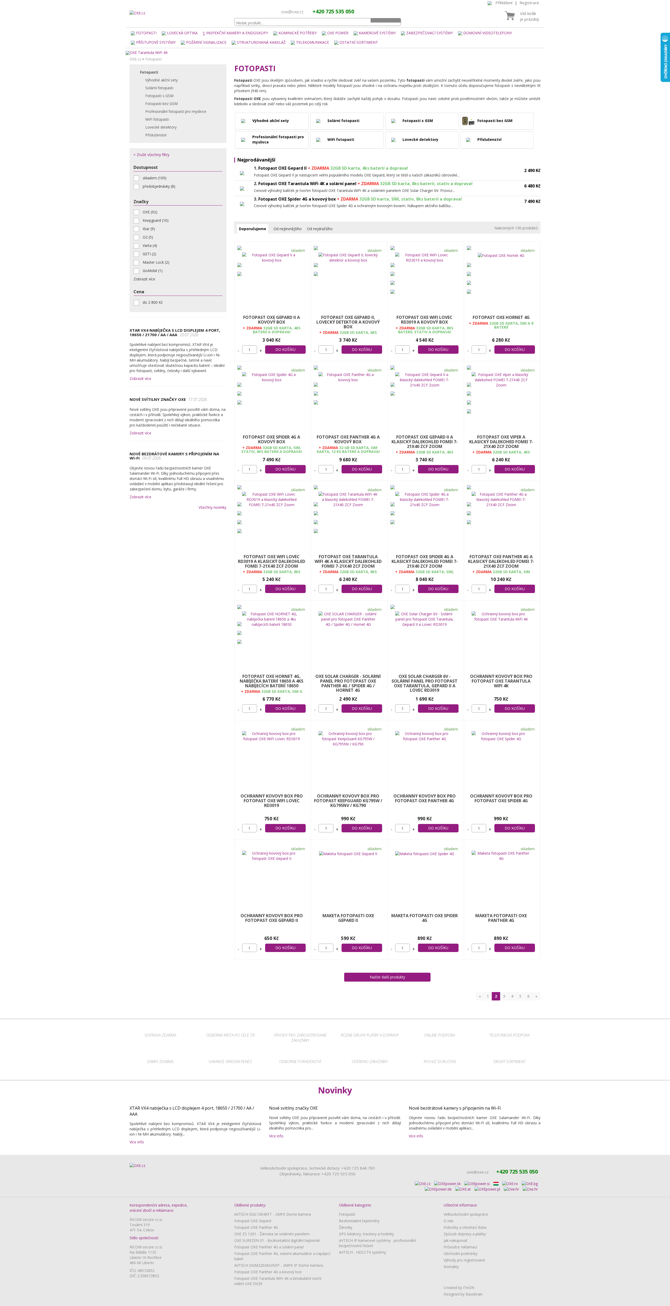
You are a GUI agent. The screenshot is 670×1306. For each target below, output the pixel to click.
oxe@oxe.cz (292, 12)
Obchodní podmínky (460, 1253)
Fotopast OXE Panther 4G (256, 1227)
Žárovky (345, 1227)
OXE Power (337, 32)
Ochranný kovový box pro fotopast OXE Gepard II (272, 918)
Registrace (529, 2)
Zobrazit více (140, 378)
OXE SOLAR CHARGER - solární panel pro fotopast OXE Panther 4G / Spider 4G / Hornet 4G (348, 683)
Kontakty (451, 1266)
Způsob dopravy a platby (465, 1233)
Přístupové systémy (156, 42)
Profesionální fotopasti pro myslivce (175, 111)
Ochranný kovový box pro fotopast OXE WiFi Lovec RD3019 (272, 800)
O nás (449, 1220)
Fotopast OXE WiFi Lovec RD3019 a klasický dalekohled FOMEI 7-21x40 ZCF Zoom (271, 561)
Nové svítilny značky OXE (168, 399)
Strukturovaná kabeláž (261, 42)
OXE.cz (135, 59)
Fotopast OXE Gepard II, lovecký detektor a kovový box (348, 321)
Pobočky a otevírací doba (465, 1227)
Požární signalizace (206, 42)
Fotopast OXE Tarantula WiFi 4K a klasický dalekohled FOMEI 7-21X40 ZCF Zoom (348, 561)
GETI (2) (149, 253)
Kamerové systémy (377, 32)
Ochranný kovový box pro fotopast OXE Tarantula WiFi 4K (501, 680)
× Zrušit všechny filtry (151, 154)
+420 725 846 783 (358, 1168)
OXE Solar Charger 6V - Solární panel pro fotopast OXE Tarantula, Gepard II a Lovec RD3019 (424, 683)
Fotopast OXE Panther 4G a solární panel (269, 1246)
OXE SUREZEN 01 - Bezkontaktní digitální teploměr (277, 1240)
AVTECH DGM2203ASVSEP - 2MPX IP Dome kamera (278, 1265)
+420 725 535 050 (333, 11)
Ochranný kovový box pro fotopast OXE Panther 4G (424, 798)
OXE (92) (150, 211)
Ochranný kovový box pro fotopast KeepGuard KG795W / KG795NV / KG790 (348, 800)
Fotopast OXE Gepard (252, 1220)
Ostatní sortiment (358, 42)
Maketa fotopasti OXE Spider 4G (424, 918)
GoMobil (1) (153, 270)
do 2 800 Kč (153, 302)
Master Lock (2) (156, 262)
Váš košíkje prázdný (529, 16)
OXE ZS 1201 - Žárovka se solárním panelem (272, 1233)
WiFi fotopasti (157, 119)
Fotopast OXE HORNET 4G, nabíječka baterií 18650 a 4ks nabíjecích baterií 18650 (271, 680)
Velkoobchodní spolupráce (466, 1214)
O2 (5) (148, 237)
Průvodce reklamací (460, 1246)
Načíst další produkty (387, 977)
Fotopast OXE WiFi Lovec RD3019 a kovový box (425, 319)
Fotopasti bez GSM (161, 103)
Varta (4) (150, 245)
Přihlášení (503, 2)
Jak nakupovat (455, 1240)
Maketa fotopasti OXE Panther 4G (501, 918)
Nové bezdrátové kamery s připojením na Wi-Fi (174, 456)
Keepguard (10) (156, 220)
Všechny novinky (212, 507)
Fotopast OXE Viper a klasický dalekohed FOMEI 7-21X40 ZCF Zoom (501, 441)
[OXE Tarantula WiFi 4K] (335, 53)
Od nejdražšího (320, 228)
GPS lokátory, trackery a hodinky (366, 1233)
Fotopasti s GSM (159, 95)
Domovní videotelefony (487, 32)
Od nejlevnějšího (287, 228)
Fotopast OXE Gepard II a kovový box (271, 319)
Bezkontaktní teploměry (359, 1220)
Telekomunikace (312, 42)
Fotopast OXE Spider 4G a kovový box (271, 439)
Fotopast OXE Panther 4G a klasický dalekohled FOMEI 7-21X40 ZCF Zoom (501, 561)
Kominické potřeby (297, 32)
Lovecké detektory (161, 127)
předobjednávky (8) (159, 186)
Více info (138, 1141)
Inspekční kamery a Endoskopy (237, 32)
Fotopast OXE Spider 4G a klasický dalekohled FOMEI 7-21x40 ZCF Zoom (425, 561)
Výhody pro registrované (464, 1260)
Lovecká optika (182, 32)
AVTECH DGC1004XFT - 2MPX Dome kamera (272, 1214)
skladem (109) (154, 177)
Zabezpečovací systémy (429, 32)
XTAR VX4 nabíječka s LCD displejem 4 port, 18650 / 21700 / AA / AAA (175, 332)
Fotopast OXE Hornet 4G (501, 317)
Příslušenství (155, 134)
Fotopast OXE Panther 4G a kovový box (348, 439)
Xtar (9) (149, 228)
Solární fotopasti (159, 87)
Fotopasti (146, 32)
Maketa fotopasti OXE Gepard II (348, 918)
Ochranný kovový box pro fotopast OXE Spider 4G (501, 798)
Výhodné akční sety (161, 80)
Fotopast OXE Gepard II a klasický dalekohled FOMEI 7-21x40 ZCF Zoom (425, 441)
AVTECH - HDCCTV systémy (362, 1252)
